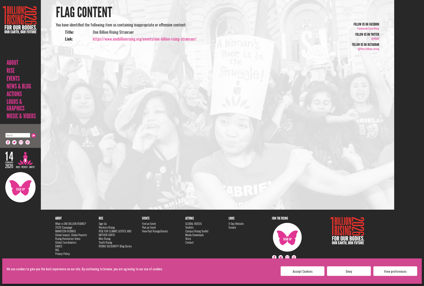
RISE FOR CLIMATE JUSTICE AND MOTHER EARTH (115, 233)
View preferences (395, 271)
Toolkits (189, 227)
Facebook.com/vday (368, 28)
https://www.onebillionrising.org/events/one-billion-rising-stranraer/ (145, 39)
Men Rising (104, 238)
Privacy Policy (62, 253)
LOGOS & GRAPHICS (16, 105)
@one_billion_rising (368, 49)
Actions (14, 94)
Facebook (8, 142)
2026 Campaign (63, 227)
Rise (11, 71)
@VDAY (375, 38)
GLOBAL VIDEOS (193, 223)
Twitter (14, 142)
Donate (232, 227)
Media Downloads (194, 235)
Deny (349, 271)
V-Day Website (236, 223)
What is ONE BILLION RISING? (70, 223)
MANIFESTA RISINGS (65, 231)
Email (21, 142)
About (12, 63)
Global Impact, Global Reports (71, 235)
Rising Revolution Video (67, 238)
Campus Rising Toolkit (196, 231)
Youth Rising (105, 242)
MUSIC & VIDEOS (21, 116)
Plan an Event (149, 227)
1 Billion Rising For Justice (19, 31)
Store (188, 238)
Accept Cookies (302, 271)
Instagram (27, 142)
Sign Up (20, 187)
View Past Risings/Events (155, 231)
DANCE (58, 246)
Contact (189, 242)
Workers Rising (107, 227)
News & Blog (19, 86)
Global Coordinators (65, 242)
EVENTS (13, 79)
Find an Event (149, 223)
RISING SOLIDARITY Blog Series (115, 246)
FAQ (57, 250)
